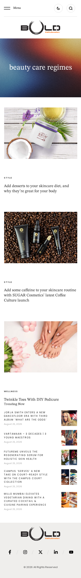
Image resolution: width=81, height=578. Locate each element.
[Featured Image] (40, 133)
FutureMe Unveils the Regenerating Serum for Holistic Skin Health (23, 455)
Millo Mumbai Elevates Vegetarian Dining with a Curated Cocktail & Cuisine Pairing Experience (25, 499)
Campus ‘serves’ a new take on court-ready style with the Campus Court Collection (26, 476)
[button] (12, 8)
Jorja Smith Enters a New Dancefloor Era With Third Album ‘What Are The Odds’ (26, 416)
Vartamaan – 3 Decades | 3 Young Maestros (25, 435)
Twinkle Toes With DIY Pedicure (31, 400)
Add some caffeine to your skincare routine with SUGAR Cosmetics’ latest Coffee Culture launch (40, 295)
